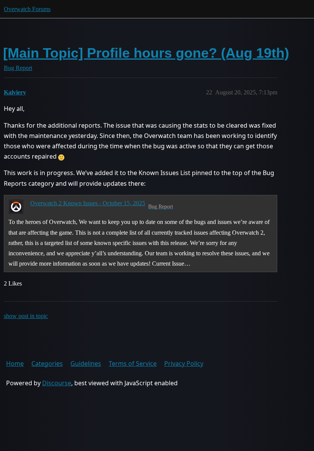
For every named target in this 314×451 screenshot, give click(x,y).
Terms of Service (133, 363)
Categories (47, 363)
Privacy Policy (183, 363)
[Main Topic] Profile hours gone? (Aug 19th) (146, 53)
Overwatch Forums (27, 9)
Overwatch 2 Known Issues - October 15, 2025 (87, 203)
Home (15, 363)
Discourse (56, 383)
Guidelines (85, 363)
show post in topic (26, 316)
